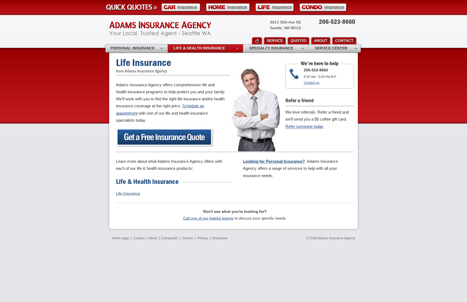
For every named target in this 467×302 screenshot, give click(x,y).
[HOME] (257, 41)
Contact (139, 238)
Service (187, 238)
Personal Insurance (133, 48)
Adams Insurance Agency (160, 28)
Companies (169, 238)
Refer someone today (304, 126)
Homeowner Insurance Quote (227, 7)
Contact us (311, 83)
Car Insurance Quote (181, 7)
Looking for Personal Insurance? (274, 161)
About (152, 238)
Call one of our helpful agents (208, 218)
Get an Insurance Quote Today (165, 137)
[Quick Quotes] (131, 7)
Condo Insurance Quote (323, 7)
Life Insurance (128, 193)
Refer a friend (299, 100)
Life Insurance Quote (274, 7)
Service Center (331, 48)
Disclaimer (220, 238)
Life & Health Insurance (199, 48)
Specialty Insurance (271, 48)
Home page (120, 238)
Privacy (202, 238)
